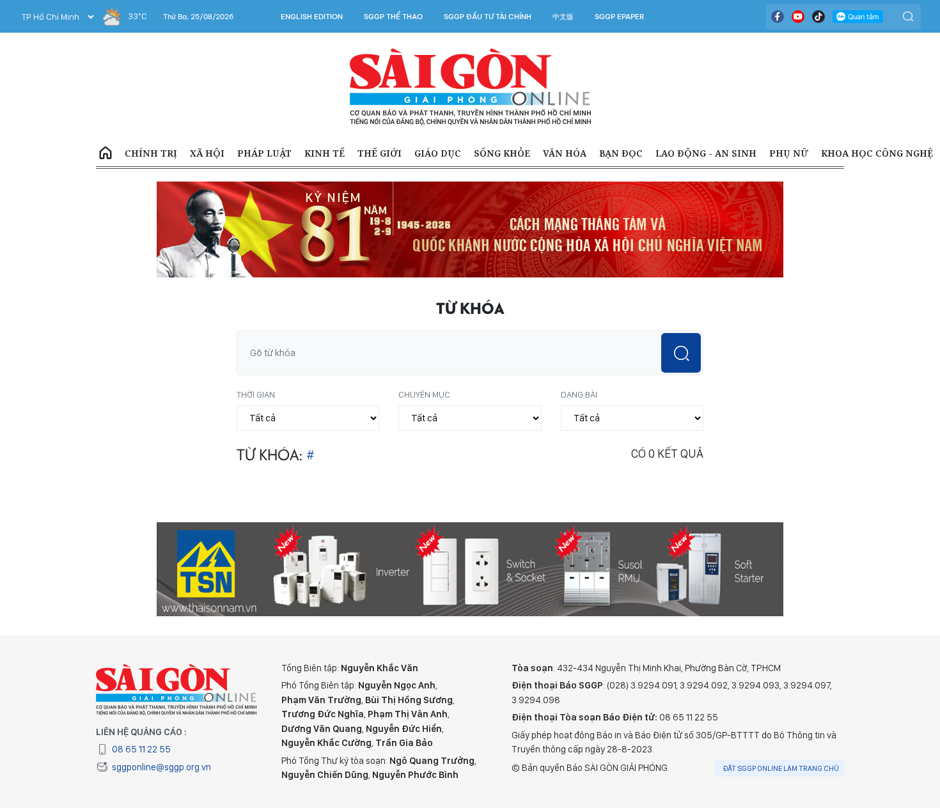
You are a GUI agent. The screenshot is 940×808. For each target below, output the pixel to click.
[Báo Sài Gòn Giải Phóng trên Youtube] (798, 16)
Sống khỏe (502, 153)
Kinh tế (324, 153)
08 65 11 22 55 (141, 749)
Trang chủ (105, 153)
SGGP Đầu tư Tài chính (487, 16)
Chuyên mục (424, 394)
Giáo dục (437, 153)
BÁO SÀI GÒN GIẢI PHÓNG (470, 87)
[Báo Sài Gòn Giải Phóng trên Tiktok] (818, 16)
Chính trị (151, 153)
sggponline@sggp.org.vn (161, 767)
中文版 (563, 16)
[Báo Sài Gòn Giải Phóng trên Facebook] (777, 16)
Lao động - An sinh (705, 153)
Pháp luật (264, 153)
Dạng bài (579, 394)
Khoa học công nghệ (877, 153)
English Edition (312, 16)
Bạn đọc (621, 153)
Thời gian (256, 394)
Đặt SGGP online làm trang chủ (781, 768)
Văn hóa (564, 153)
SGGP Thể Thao (393, 16)
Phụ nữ (788, 153)
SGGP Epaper (620, 16)
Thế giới (379, 153)
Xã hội (207, 153)
